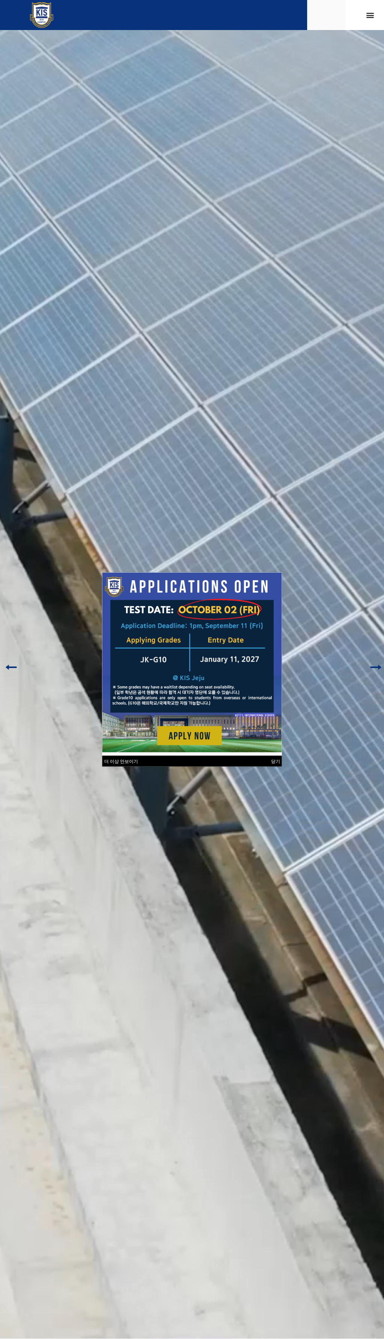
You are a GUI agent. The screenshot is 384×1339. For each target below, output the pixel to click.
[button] (370, 15)
